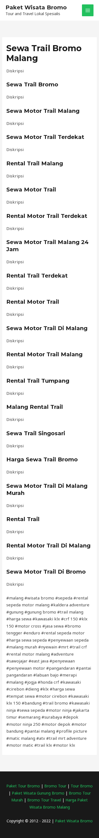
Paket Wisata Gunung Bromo (38, 793)
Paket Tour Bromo (23, 785)
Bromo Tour (55, 785)
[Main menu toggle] (88, 10)
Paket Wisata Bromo (36, 7)
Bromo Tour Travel (44, 800)
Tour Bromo (82, 785)
